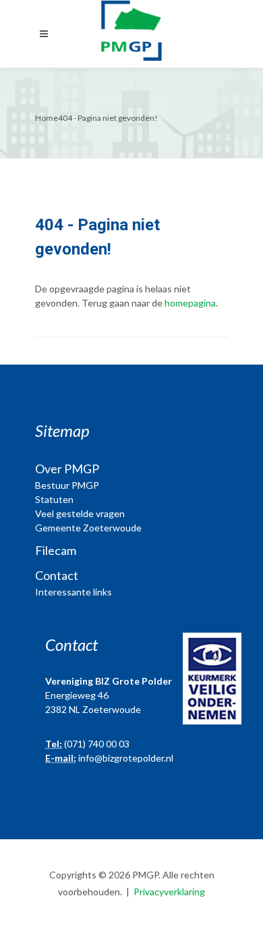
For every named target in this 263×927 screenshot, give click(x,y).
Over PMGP (67, 468)
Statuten (54, 499)
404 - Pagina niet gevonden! (108, 118)
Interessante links (73, 592)
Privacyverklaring (169, 891)
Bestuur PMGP (67, 485)
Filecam (55, 550)
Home (46, 118)
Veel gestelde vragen (80, 513)
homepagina (190, 303)
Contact (56, 575)
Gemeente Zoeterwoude (88, 527)
